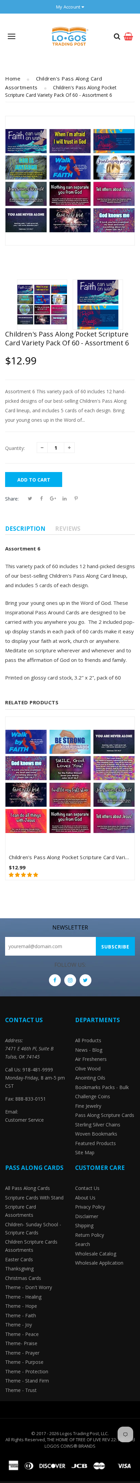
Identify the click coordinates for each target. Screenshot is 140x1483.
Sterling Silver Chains (97, 1124)
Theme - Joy (18, 1324)
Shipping (84, 1225)
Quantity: (15, 448)
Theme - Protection (26, 1371)
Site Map (84, 1152)
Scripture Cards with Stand (34, 1197)
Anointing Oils (90, 1077)
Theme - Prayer (22, 1353)
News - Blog (88, 1050)
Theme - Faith (20, 1315)
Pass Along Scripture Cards (104, 1115)
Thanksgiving (19, 1268)
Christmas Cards (23, 1278)
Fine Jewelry (88, 1106)
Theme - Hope (21, 1306)
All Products (88, 1040)
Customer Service (24, 1120)
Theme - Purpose (24, 1362)
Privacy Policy (90, 1207)
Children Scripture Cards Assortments (31, 1245)
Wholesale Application (99, 1263)
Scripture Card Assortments (20, 1211)
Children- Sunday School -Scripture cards (33, 1228)
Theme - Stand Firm (27, 1380)
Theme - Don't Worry (28, 1287)
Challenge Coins (92, 1096)
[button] (24, 874)
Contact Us (87, 1188)
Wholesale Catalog (95, 1253)
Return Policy (89, 1235)
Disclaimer (86, 1216)
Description (25, 528)
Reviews (68, 528)
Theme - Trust (21, 1390)
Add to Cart (33, 479)
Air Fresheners (91, 1059)
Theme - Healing (23, 1297)
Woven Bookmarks (96, 1134)
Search (82, 1244)
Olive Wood (88, 1068)
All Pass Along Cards (27, 1188)
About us (85, 1197)
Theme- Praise (21, 1343)
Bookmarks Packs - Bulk (102, 1087)
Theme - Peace (22, 1334)
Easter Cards (19, 1259)
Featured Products (95, 1143)
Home (12, 78)
